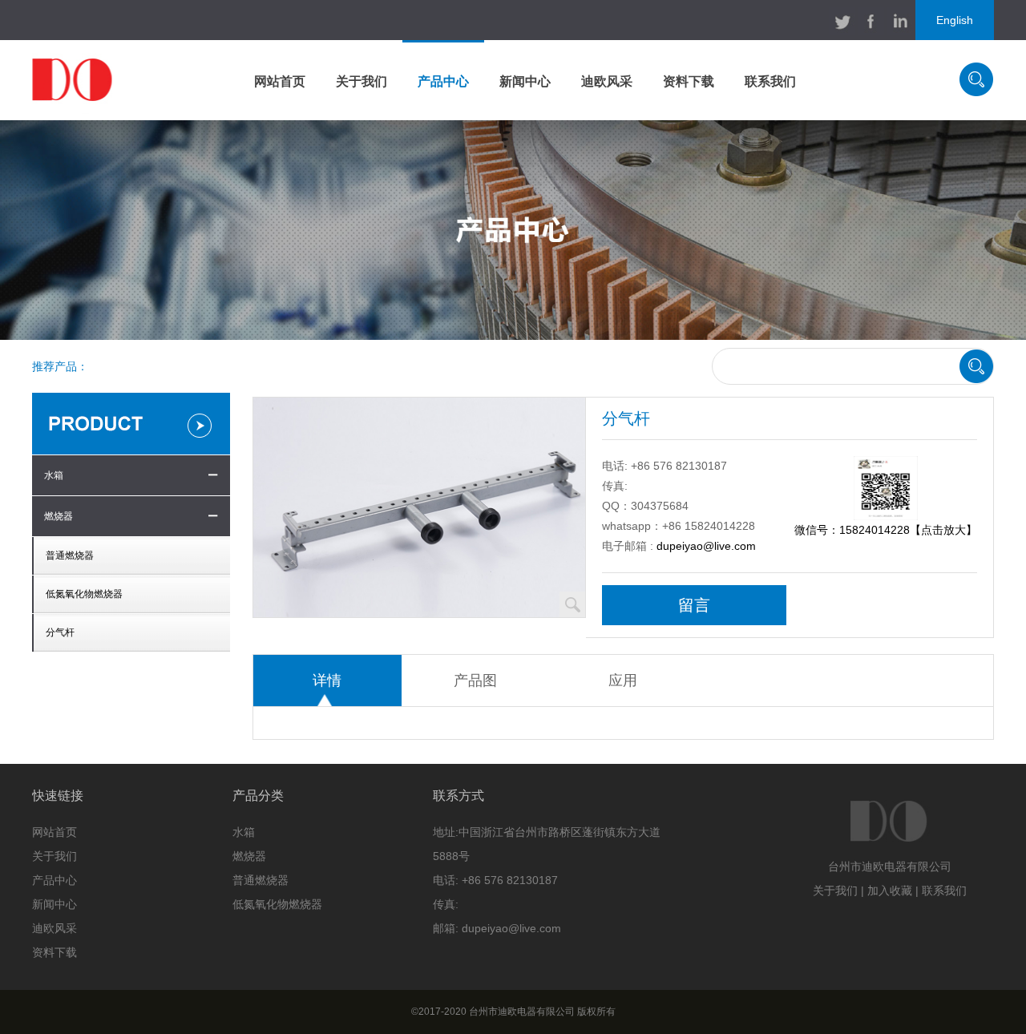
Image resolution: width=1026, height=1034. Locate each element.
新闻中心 (525, 81)
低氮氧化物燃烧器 (84, 594)
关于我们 (361, 81)
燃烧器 (58, 516)
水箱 (53, 475)
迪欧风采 (606, 81)
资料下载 (688, 81)
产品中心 (443, 81)
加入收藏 (889, 890)
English (954, 20)
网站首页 (279, 81)
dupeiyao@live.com (706, 545)
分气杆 (60, 632)
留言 (694, 605)
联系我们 (770, 81)
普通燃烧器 (70, 555)
